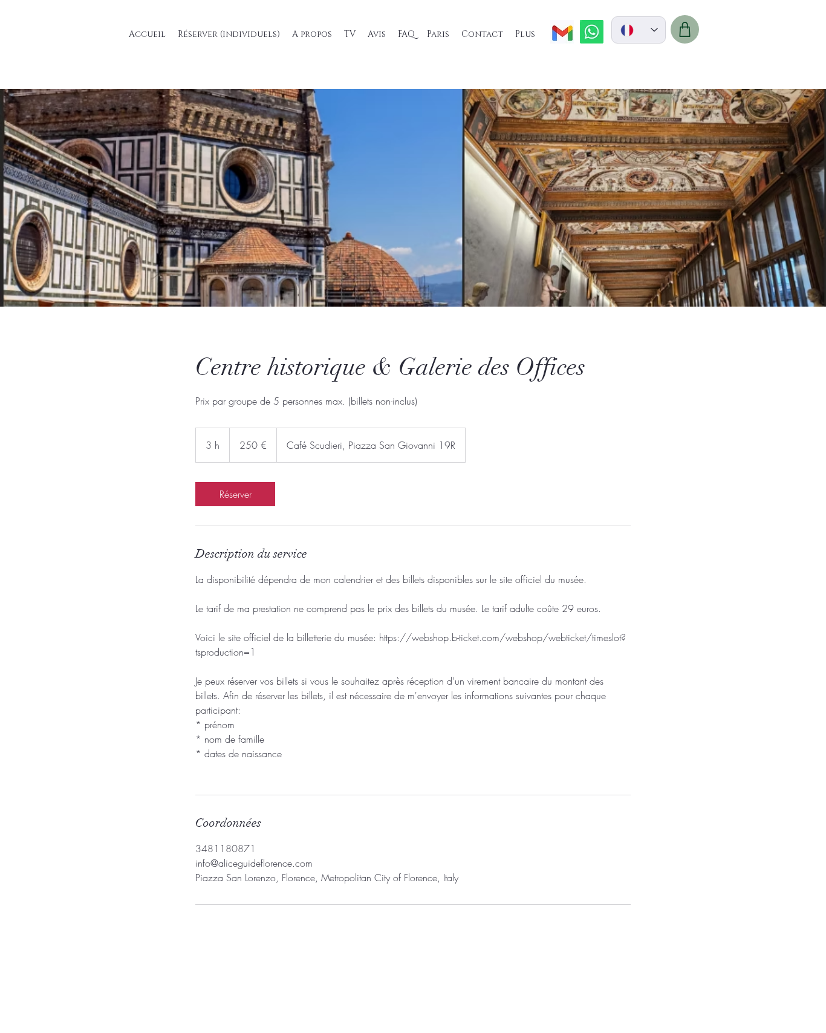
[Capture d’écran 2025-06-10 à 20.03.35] (562, 32)
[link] (235, 494)
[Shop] (685, 29)
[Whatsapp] (591, 32)
